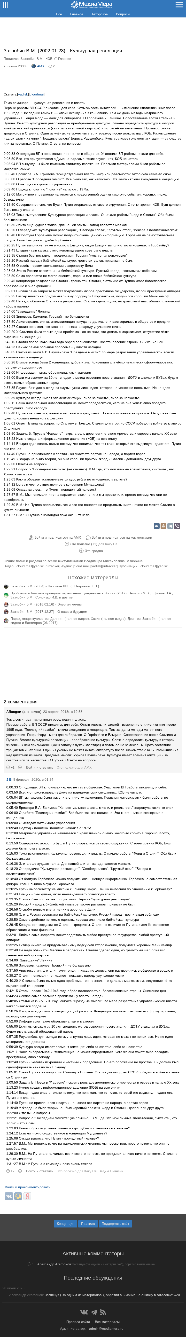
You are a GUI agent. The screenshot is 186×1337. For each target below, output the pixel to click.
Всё (59, 14)
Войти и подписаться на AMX (57, 537)
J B (9, 779)
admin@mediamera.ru (106, 1328)
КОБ (49, 59)
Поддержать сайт (115, 1224)
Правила (88, 1224)
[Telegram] (170, 526)
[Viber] (177, 526)
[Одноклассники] (163, 526)
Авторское (100, 14)
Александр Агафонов (54, 1264)
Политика (11, 59)
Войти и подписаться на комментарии (122, 537)
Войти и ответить (39, 767)
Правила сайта (78, 1322)
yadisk (23, 94)
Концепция (65, 1224)
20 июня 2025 (13, 1288)
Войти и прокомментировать (27, 1187)
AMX (40, 66)
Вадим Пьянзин (111, 1171)
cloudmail (37, 94)
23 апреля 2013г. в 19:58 (62, 712)
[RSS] (103, 1312)
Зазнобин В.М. (32, 59)
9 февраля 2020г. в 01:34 (33, 779)
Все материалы (107, 1322)
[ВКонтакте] (157, 526)
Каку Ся (111, 544)
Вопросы (123, 14)
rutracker (52, 566)
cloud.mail (24, 566)
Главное (76, 14)
